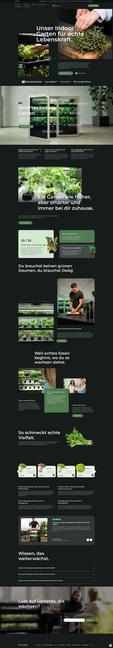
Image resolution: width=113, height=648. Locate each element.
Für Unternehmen (42, 4)
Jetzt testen (62, 340)
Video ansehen (81, 73)
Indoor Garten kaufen (26, 126)
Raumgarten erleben (65, 73)
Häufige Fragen (85, 645)
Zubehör (34, 4)
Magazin (68, 645)
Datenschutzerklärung (48, 645)
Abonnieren (89, 620)
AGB (55, 645)
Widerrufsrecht (61, 645)
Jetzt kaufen (78, 415)
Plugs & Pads (26, 4)
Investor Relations (76, 645)
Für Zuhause (26, 6)
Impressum (38, 645)
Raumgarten (18, 4)
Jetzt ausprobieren (25, 222)
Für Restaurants (18, 6)
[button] (92, 645)
